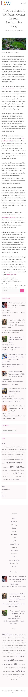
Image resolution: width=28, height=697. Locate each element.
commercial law (4, 446)
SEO (17, 473)
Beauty (14, 518)
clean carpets (19, 443)
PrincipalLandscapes (8, 89)
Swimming (9, 476)
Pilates (3, 473)
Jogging (16, 459)
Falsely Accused (23, 451)
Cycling (3, 449)
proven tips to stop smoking (9, 473)
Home (3, 486)
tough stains (13, 476)
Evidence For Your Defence (14, 451)
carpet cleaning (14, 443)
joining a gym (20, 459)
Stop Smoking (4, 476)
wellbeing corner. (11, 274)
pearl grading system (20, 470)
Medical (14, 557)
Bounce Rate (8, 443)
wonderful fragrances (8, 217)
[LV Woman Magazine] (6, 3)
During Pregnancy (5, 451)
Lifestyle (14, 554)
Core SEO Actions (11, 446)
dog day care (16, 449)
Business (14, 521)
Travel (14, 566)
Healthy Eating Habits (16, 456)
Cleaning (14, 525)
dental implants (8, 449)
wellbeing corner (13, 279)
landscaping (6, 279)
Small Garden (22, 473)
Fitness (14, 537)
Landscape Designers (6, 467)
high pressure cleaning (9, 459)
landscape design (14, 462)
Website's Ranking (19, 476)
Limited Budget (11, 470)
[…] (14, 589)
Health (5, 278)
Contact (4, 493)
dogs (25, 449)
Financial (14, 534)
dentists (12, 449)
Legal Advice (14, 550)
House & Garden (11, 278)
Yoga (9, 479)
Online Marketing (14, 560)
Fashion (14, 531)
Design (14, 528)
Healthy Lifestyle (6, 652)
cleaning (24, 443)
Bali (3, 443)
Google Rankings (12, 454)
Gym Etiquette (9, 456)
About (3, 496)
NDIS (15, 470)
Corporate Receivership (19, 446)
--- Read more (6, 315)
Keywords (3, 463)
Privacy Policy (6, 489)
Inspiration (14, 547)
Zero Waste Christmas (14, 479)
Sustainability (14, 563)
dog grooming (21, 449)
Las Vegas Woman (18, 30)
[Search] (22, 290)
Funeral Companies (5, 454)
